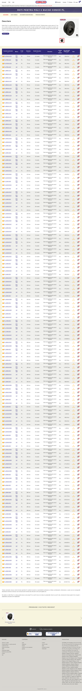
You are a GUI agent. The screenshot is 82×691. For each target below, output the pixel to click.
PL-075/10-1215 (8, 63)
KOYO (70, 684)
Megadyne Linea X (74, 658)
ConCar (68, 679)
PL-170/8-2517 (7, 320)
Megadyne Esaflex (65, 656)
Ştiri (13, 2)
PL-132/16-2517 (8, 242)
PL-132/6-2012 (7, 245)
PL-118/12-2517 (7, 192)
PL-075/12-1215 (8, 56)
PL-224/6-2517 (7, 446)
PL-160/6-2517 (7, 313)
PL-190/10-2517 (8, 374)
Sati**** (71, 674)
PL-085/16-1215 (8, 88)
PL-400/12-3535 (8, 556)
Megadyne (64, 653)
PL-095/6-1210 (7, 135)
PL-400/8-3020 (7, 571)
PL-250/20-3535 (8, 481)
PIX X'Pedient (75, 648)
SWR (71, 677)
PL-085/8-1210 (7, 92)
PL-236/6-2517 (7, 467)
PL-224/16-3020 (8, 431)
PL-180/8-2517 (7, 349)
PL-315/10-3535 (8, 524)
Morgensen (77, 679)
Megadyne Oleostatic (70, 653)
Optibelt (79, 674)
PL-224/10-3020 (8, 438)
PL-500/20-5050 (8, 578)
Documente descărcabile (26, 14)
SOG (74, 682)
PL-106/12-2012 (8, 163)
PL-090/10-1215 (8, 117)
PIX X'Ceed (74, 650)
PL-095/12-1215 (8, 124)
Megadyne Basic (71, 654)
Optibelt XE (67, 677)
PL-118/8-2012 (7, 199)
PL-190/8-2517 (7, 370)
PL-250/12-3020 (8, 478)
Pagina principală (5, 5)
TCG (9, 2)
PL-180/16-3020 (8, 345)
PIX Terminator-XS (76, 644)
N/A (70, 679)
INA (71, 682)
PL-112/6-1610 (7, 188)
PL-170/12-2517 (8, 324)
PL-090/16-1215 (8, 106)
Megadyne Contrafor (66, 668)
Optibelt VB (64, 676)
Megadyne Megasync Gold (74, 661)
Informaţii (4, 2)
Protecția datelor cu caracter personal (9, 644)
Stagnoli (63, 682)
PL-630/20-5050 (8, 581)
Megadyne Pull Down (66, 673)
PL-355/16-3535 (8, 542)
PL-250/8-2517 (7, 474)
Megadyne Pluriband (70, 670)
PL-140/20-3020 (8, 270)
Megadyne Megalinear (66, 671)
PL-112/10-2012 (7, 185)
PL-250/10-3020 (8, 488)
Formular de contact (45, 647)
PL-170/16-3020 (8, 328)
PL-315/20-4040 (8, 528)
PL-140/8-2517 (7, 263)
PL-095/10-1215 (8, 131)
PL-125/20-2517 (8, 224)
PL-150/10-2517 (8, 288)
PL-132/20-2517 (8, 253)
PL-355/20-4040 (8, 546)
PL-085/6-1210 (7, 99)
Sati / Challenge (67, 674)
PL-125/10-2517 (8, 231)
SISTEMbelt (64, 642)
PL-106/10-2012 (8, 170)
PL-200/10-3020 (8, 403)
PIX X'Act (64, 648)
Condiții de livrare (5, 645)
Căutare (23, 645)
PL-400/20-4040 (8, 564)
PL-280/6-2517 (7, 503)
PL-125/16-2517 (8, 213)
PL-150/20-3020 (8, 292)
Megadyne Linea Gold (66, 658)
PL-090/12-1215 (8, 102)
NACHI (65, 684)
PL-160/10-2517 (8, 317)
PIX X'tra (63, 644)
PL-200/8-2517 (7, 388)
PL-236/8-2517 (7, 456)
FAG (69, 682)
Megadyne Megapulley (73, 656)
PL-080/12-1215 (8, 74)
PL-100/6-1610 (7, 152)
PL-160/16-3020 (8, 299)
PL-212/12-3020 (8, 410)
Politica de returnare (5, 647)
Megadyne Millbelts (74, 673)
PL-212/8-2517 (7, 406)
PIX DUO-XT (69, 647)
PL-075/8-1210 (7, 59)
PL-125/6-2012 (7, 227)
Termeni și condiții (47, 629)
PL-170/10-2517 (8, 335)
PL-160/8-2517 (7, 303)
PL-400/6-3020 (7, 567)
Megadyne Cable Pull (75, 671)
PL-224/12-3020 (8, 428)
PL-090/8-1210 (7, 110)
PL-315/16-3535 (8, 521)
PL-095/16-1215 (8, 127)
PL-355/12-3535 (8, 535)
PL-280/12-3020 (8, 496)
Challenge (80, 673)
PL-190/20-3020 (8, 378)
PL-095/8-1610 (7, 120)
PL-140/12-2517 (8, 256)
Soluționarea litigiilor (5, 650)
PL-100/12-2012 (8, 138)
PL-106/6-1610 (7, 167)
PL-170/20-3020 (8, 338)
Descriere (5, 14)
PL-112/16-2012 (7, 177)
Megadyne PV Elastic (66, 667)
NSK (68, 684)
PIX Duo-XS (66, 645)
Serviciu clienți (44, 644)
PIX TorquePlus (69, 648)
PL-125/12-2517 (8, 220)
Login (23, 642)
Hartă (43, 645)
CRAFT (67, 682)
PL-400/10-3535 (8, 574)
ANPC (3, 648)
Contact (64, 2)
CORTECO (77, 682)
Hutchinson (74, 677)
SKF (81, 682)
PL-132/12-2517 (8, 238)
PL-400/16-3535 (8, 560)
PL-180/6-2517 (7, 360)
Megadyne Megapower (66, 664)
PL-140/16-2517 (8, 260)
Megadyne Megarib (74, 665)
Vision (80, 679)
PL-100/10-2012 (8, 149)
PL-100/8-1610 (7, 145)
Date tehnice (14, 14)
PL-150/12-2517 (8, 278)
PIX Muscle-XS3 (69, 644)
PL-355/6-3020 (7, 549)
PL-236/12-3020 (8, 449)
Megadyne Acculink (73, 668)
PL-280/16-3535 (8, 499)
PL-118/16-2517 (7, 195)
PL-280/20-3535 (8, 510)
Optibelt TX (69, 676)
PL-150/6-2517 (7, 295)
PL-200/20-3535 (8, 396)
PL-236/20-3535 (8, 463)
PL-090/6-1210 (7, 113)
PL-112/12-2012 (7, 174)
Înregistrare (24, 644)
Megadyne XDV (78, 654)
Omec (73, 679)
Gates (78, 677)
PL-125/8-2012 (7, 217)
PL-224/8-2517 (7, 435)
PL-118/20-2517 (7, 206)
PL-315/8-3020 (7, 513)
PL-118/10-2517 (7, 202)
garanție (23, 648)
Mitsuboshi (64, 679)
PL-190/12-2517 (8, 363)
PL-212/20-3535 (8, 424)
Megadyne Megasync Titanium (67, 662)
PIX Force (74, 647)
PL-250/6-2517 (7, 485)
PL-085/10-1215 (8, 95)
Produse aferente (40, 14)
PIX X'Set (79, 642)
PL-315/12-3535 (8, 517)
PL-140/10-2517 (8, 267)
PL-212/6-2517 (7, 417)
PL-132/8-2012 (7, 235)
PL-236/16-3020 (8, 453)
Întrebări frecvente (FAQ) (6, 651)
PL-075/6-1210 (7, 67)
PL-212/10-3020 (8, 421)
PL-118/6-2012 (7, 210)
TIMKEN (76, 684)
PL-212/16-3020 (8, 413)
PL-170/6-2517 (7, 331)
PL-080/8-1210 (7, 70)
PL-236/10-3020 (8, 460)
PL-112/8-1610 (7, 181)
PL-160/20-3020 (8, 310)
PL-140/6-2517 (7, 274)
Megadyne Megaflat (74, 667)
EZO (73, 684)
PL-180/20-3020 (8, 356)
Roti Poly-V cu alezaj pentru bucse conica (29, 5)
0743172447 (44, 648)
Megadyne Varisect (77, 670)
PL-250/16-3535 (8, 471)
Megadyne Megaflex (77, 662)
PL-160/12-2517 (8, 306)
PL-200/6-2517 (7, 399)
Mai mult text (5, 33)
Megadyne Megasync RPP (71, 659)
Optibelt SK (74, 676)
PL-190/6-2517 (7, 381)
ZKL (63, 684)
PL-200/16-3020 (8, 385)
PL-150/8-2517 (7, 285)
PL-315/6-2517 (7, 531)
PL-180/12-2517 (8, 342)
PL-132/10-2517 (8, 249)
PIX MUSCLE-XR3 (72, 645)
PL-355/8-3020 (7, 553)
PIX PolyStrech (68, 650)
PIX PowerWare (70, 642)
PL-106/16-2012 (8, 156)
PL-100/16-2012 (8, 142)
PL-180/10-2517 (8, 353)
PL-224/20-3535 (8, 442)
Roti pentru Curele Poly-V (15, 5)
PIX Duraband (76, 651)
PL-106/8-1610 (7, 160)
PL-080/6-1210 (7, 77)
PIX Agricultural (70, 651)
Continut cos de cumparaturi (27, 647)
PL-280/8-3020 (7, 492)
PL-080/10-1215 (8, 81)
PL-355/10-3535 (8, 539)
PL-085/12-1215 (8, 84)
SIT (62, 674)
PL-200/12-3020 (8, 392)
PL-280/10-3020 (8, 506)
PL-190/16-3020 (8, 367)
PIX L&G (75, 642)
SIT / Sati (75, 674)
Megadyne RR (68, 665)
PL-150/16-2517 (8, 281)
